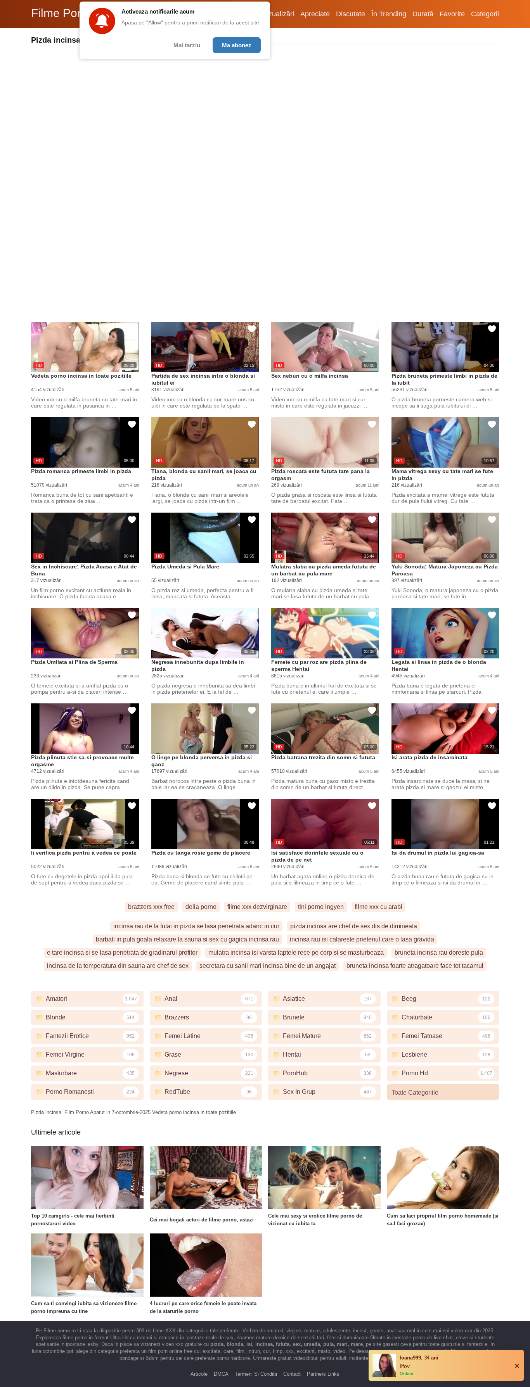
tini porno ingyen (321, 906)
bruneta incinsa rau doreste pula (439, 952)
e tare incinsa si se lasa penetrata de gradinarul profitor (122, 952)
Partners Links (323, 1374)
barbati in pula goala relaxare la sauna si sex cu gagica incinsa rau (187, 939)
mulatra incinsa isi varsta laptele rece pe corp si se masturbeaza (296, 952)
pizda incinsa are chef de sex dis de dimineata (353, 926)
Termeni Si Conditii (256, 1374)
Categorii (485, 14)
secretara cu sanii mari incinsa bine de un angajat (267, 965)
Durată (422, 14)
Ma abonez (236, 45)
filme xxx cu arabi (378, 906)
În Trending (388, 14)
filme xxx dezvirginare (257, 906)
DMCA (221, 1374)
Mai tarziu (186, 45)
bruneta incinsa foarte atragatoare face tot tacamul (414, 965)
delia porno (201, 906)
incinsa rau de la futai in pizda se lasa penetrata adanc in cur (196, 926)
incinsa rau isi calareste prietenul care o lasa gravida (362, 939)
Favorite (452, 14)
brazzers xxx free (151, 906)
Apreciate (315, 14)
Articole (199, 1374)
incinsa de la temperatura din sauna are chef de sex (118, 965)
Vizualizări (278, 14)
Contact (292, 1374)
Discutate (350, 14)
